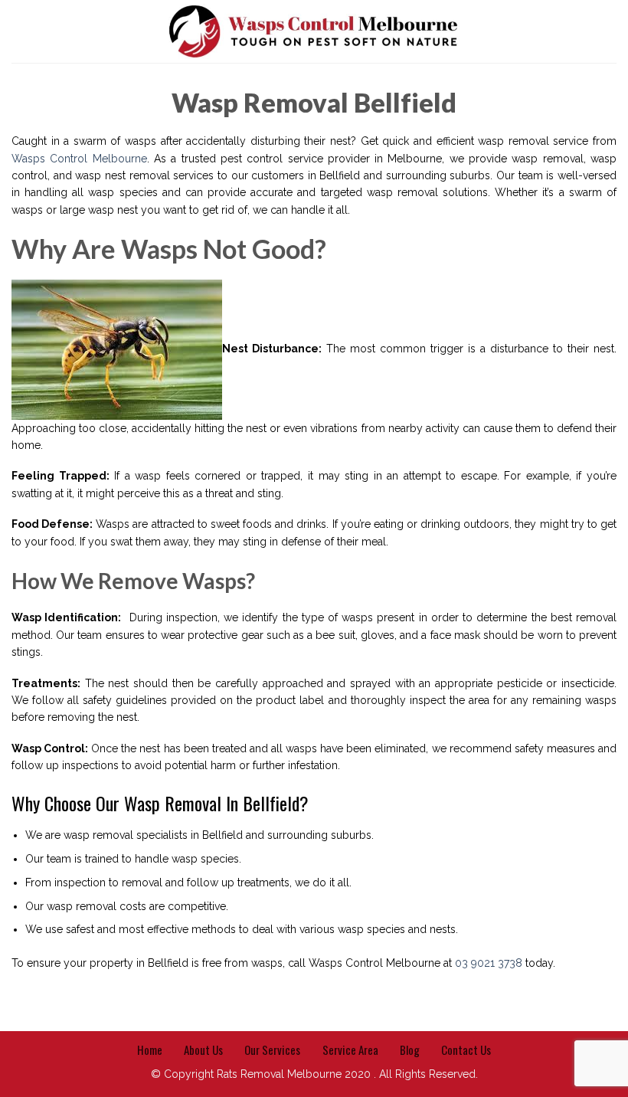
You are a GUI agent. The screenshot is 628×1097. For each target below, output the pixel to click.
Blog (410, 1049)
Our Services (272, 1049)
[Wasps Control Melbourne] (313, 31)
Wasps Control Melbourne (79, 158)
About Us (203, 1049)
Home (149, 1049)
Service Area (350, 1049)
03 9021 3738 (488, 963)
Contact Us (466, 1049)
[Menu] (19, 31)
